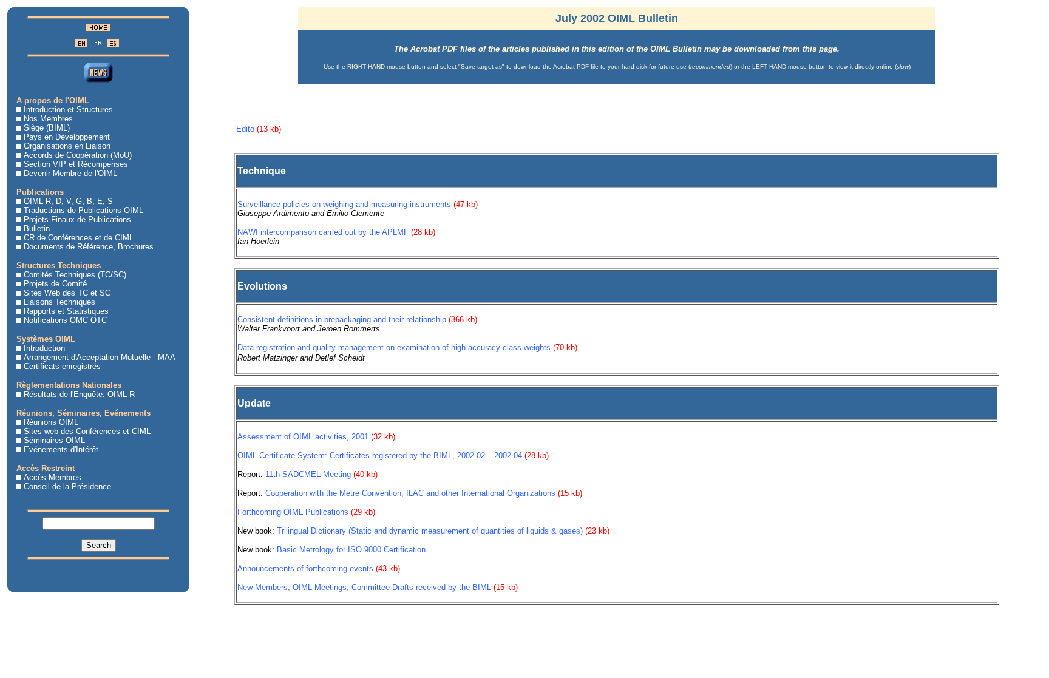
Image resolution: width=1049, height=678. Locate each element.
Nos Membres (48, 118)
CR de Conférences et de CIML (79, 237)
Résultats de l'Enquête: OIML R (79, 394)
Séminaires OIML (54, 440)
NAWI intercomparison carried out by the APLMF (323, 232)
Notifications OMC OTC (65, 320)
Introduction (44, 348)
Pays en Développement (67, 136)
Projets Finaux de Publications (77, 219)
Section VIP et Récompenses (76, 164)
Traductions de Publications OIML (83, 210)
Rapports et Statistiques (66, 311)
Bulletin (37, 228)
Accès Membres (52, 477)
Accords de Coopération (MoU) (78, 155)
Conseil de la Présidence (67, 486)
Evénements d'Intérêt (61, 449)
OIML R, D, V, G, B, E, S (68, 201)
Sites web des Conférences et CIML (87, 431)
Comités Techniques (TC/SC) (75, 274)
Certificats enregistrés (62, 366)
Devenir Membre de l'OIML (70, 173)
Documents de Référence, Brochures (89, 246)
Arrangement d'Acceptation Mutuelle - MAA (99, 357)
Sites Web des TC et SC (67, 292)
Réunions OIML (51, 422)
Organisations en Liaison (67, 146)
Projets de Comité (55, 283)
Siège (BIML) (47, 127)
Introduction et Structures (68, 109)
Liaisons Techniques (59, 302)
